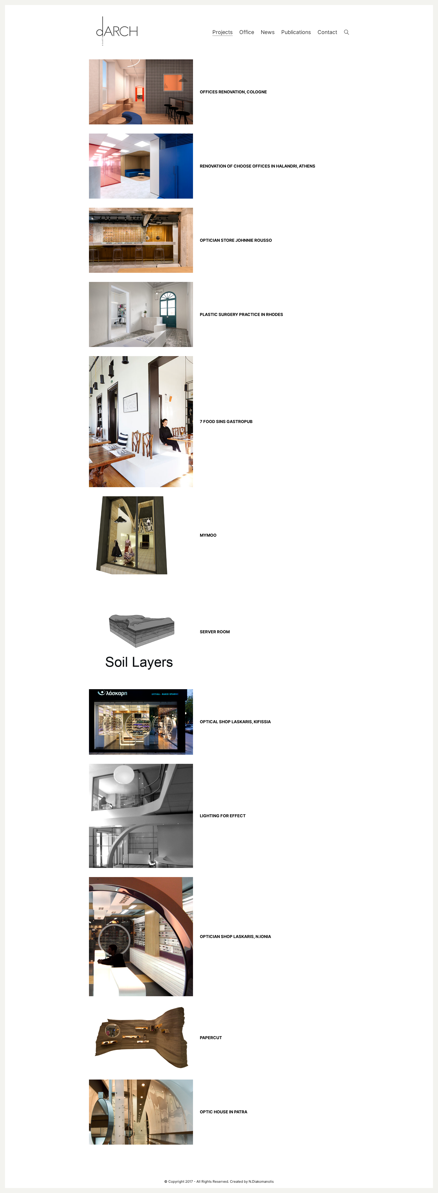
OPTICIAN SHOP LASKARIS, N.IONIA (235, 936)
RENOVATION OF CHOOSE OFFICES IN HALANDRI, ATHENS (257, 166)
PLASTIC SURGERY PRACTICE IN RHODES (241, 314)
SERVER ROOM (215, 632)
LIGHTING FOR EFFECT (223, 816)
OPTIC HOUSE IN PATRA (223, 1112)
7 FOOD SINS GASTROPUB (226, 421)
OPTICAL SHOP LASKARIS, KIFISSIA (235, 722)
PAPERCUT (211, 1037)
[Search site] (346, 33)
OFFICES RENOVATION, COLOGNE (233, 92)
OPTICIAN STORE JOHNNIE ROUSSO (236, 240)
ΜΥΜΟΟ (208, 535)
